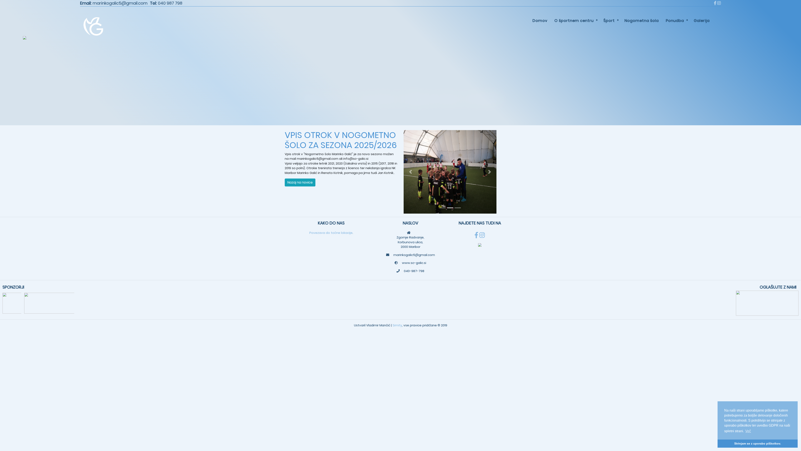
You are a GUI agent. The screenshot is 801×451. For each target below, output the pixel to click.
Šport (609, 20)
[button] (411, 172)
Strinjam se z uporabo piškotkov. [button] (757, 443)
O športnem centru (574, 20)
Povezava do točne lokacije (331, 233)
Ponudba (675, 20)
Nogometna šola (642, 20)
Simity (397, 325)
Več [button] (748, 431)
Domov (540, 20)
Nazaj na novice (300, 182)
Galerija (702, 20)
